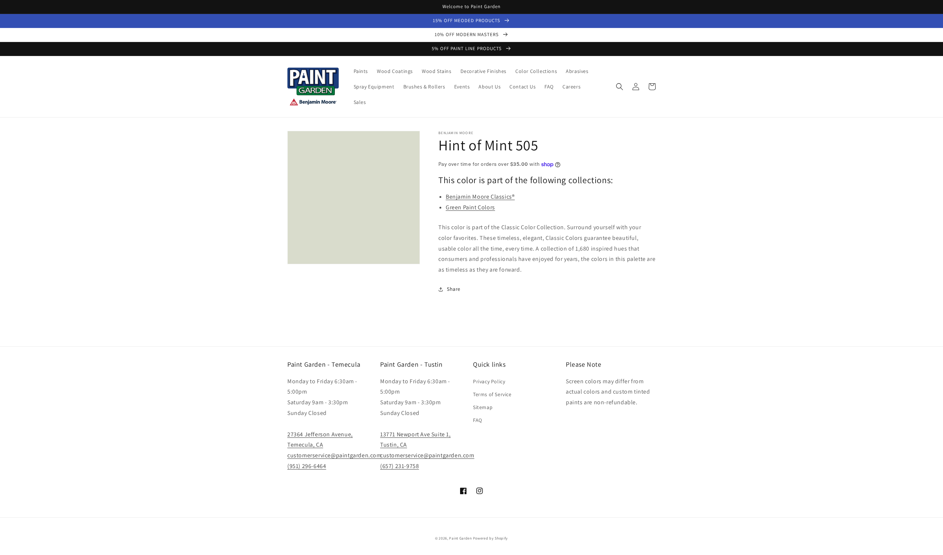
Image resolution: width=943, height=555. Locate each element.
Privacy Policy (489, 381)
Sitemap (482, 407)
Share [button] (453, 289)
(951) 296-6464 (306, 466)
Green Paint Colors (470, 207)
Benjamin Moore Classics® (480, 196)
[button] (619, 86)
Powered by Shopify (490, 538)
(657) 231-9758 (399, 466)
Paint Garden (460, 538)
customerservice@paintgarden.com (334, 455)
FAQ (477, 420)
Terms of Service (492, 394)
